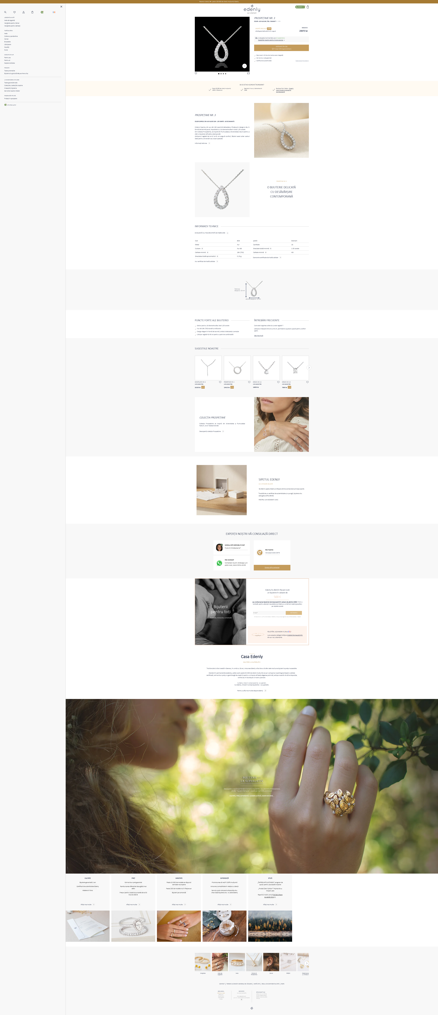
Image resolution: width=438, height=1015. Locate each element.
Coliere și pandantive (11, 36)
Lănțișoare (7, 44)
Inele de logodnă (9, 20)
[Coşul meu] (36, 12)
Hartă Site (257, 984)
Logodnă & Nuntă (9, 17)
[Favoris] (18, 12)
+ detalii (299, 616)
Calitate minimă (200, 252)
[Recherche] (8, 12)
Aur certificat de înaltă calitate (205, 261)
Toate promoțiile (9, 71)
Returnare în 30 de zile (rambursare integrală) (269, 55)
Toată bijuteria (8, 30)
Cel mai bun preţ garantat (263, 58)
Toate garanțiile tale (10, 83)
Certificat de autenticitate (263, 61)
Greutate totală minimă (262, 249)
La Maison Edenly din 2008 (11, 80)
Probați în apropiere (10, 99)
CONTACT (222, 984)
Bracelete (7, 42)
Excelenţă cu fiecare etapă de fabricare (210, 233)
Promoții (7, 68)
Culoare (198, 248)
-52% (269, 28)
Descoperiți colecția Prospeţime (210, 431)
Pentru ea (7, 58)
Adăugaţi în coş (282, 48)
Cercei (6, 39)
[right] (244, 66)
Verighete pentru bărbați (12, 26)
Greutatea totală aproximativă (205, 256)
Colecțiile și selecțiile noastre (13, 85)
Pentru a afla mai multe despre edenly (250, 691)
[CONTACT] (45, 12)
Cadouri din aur (9, 54)
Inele (5, 33)
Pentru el (7, 60)
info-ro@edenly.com (241, 996)
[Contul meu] (27, 12)
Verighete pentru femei (11, 23)
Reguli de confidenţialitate (270, 984)
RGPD (282, 984)
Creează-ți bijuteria (10, 88)
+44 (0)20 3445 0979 (272, 553)
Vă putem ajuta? (11, 105)
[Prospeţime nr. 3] (222, 44)
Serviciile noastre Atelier (12, 91)
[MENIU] (61, 7)
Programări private (10, 95)
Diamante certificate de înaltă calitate (265, 258)
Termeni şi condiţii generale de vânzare (239, 984)
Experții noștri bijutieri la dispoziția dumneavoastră (284, 90)
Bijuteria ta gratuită (16, 73)
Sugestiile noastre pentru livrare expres (270, 40)
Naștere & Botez (9, 63)
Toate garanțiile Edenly (302, 61)
